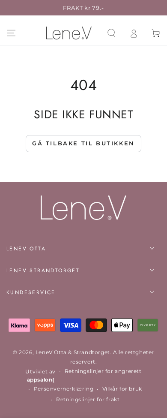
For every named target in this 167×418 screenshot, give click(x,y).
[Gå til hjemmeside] (68, 33)
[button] (111, 33)
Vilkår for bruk (122, 388)
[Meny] (11, 33)
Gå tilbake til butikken (83, 143)
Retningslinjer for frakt (87, 399)
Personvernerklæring (63, 388)
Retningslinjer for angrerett (103, 371)
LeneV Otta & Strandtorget (73, 352)
